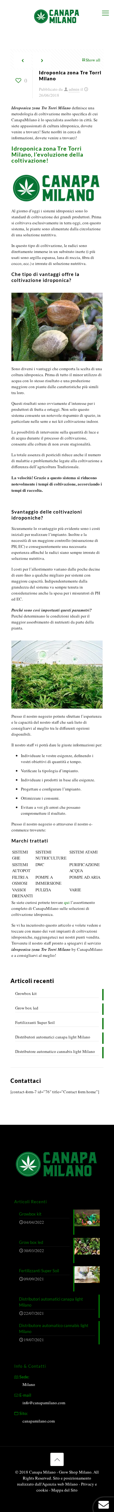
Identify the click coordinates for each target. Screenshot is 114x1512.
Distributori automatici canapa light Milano (52, 1037)
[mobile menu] (105, 12)
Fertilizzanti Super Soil (35, 1022)
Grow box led (26, 1008)
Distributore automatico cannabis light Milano (55, 1051)
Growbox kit (26, 993)
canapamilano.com (38, 1421)
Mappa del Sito (64, 1490)
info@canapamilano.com (43, 1403)
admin (74, 89)
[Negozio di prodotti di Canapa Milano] (57, 15)
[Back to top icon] (57, 1459)
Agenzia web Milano (60, 1484)
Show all (93, 60)
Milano (28, 1384)
